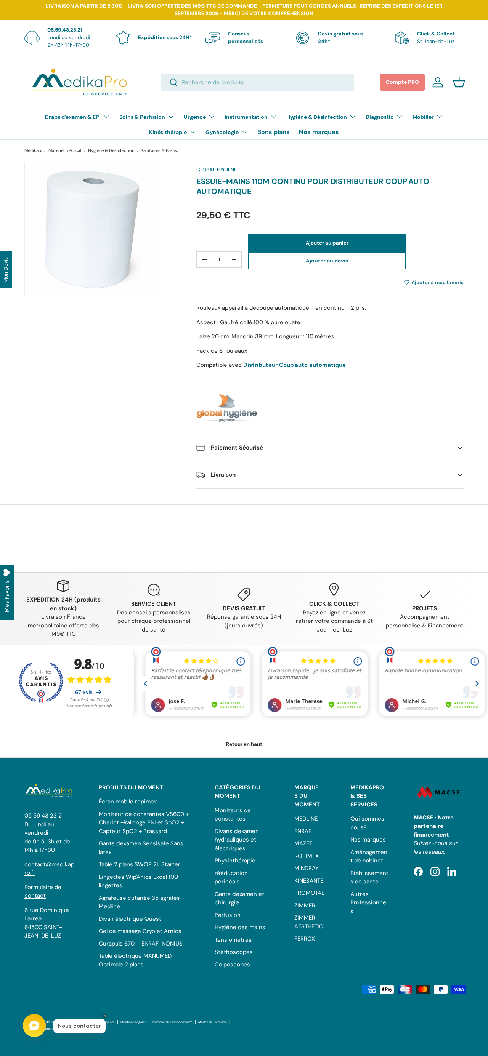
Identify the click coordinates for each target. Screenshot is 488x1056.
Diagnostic (380, 117)
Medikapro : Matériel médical (52, 151)
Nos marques (319, 132)
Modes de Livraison (212, 1022)
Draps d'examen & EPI (73, 117)
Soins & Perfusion (142, 117)
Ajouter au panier (327, 243)
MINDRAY (306, 868)
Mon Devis (5, 270)
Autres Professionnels (368, 902)
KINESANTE (308, 881)
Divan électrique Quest (130, 919)
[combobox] (257, 82)
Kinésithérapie (168, 132)
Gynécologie (222, 132)
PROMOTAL (309, 893)
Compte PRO (402, 81)
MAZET (303, 843)
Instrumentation (246, 117)
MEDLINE (306, 818)
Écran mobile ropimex (128, 801)
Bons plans (273, 132)
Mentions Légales (133, 1022)
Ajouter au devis (327, 260)
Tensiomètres (233, 940)
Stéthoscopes (234, 952)
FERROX (304, 938)
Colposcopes (232, 964)
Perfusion (228, 915)
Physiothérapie (235, 860)
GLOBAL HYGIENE (216, 169)
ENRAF (302, 831)
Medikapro (51, 1021)
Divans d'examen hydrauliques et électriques (237, 839)
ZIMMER (304, 905)
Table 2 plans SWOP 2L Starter (139, 864)
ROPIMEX (306, 856)
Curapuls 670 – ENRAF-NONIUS (141, 943)
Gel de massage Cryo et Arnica (140, 931)
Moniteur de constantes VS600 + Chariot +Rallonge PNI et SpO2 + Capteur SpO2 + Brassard (144, 822)
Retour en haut (244, 744)
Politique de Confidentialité (172, 1022)
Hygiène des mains (240, 927)
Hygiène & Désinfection (316, 117)
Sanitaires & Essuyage (162, 151)
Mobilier (423, 117)
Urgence (195, 117)
